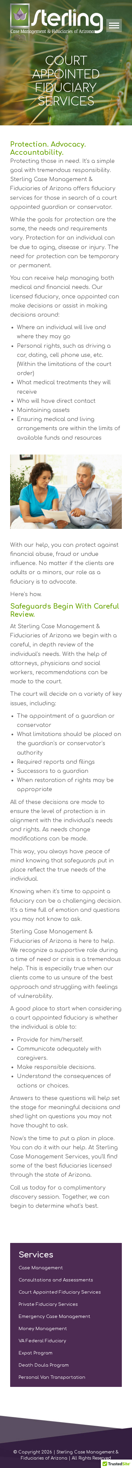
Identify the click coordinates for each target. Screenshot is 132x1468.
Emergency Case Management (54, 1316)
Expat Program (35, 1353)
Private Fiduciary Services (48, 1304)
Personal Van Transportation (52, 1377)
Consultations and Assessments (56, 1280)
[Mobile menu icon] (114, 25)
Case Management (41, 1268)
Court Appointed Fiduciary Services (60, 1292)
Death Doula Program (44, 1365)
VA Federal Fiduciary (42, 1341)
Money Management (43, 1328)
